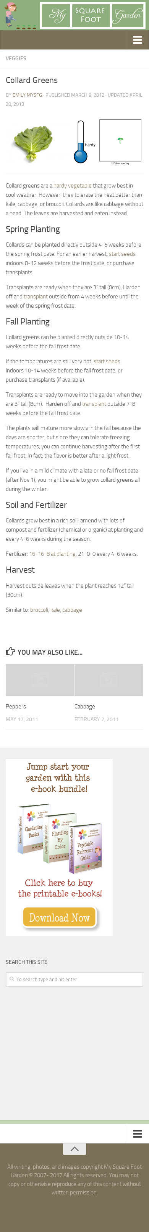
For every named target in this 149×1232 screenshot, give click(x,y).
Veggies (16, 58)
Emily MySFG (27, 95)
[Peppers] (40, 680)
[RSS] (81, 1210)
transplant (36, 296)
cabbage (72, 609)
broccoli (39, 609)
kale (55, 609)
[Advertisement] (63, 1054)
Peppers (16, 706)
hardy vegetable (72, 185)
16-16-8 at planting (52, 553)
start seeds (122, 253)
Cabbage (84, 706)
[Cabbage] (108, 680)
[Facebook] (67, 1210)
